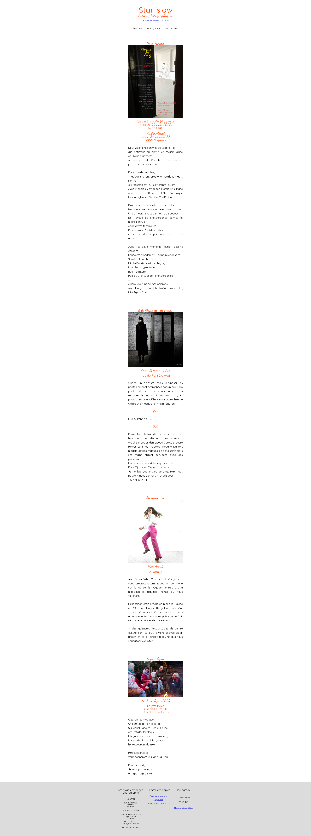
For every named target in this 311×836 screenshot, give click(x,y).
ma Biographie (154, 28)
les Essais (137, 28)
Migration (159, 799)
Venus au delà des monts (158, 803)
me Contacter (171, 28)
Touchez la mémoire (158, 796)
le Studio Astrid (183, 798)
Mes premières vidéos (183, 808)
